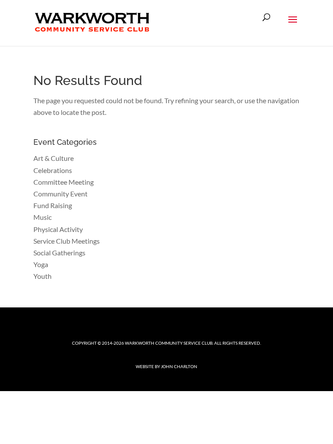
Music (42, 217)
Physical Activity (58, 229)
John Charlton (179, 366)
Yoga (40, 264)
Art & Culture (53, 158)
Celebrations (52, 170)
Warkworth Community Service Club (168, 343)
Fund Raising (52, 205)
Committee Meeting (63, 182)
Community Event (60, 193)
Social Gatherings (59, 252)
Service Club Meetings (66, 241)
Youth (42, 276)
